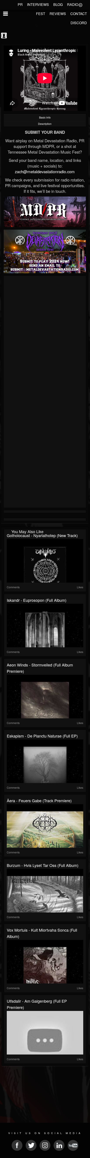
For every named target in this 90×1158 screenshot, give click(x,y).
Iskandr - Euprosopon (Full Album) (36, 600)
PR (20, 4)
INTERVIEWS (38, 4)
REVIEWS (58, 13)
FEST (40, 13)
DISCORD (79, 22)
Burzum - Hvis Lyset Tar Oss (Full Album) (42, 865)
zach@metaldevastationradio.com (45, 171)
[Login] (80, 4)
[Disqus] (45, 335)
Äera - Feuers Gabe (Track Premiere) (39, 800)
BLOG (58, 4)
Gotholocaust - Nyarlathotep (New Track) (42, 535)
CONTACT (78, 13)
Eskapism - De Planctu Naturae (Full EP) (42, 736)
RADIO (72, 4)
